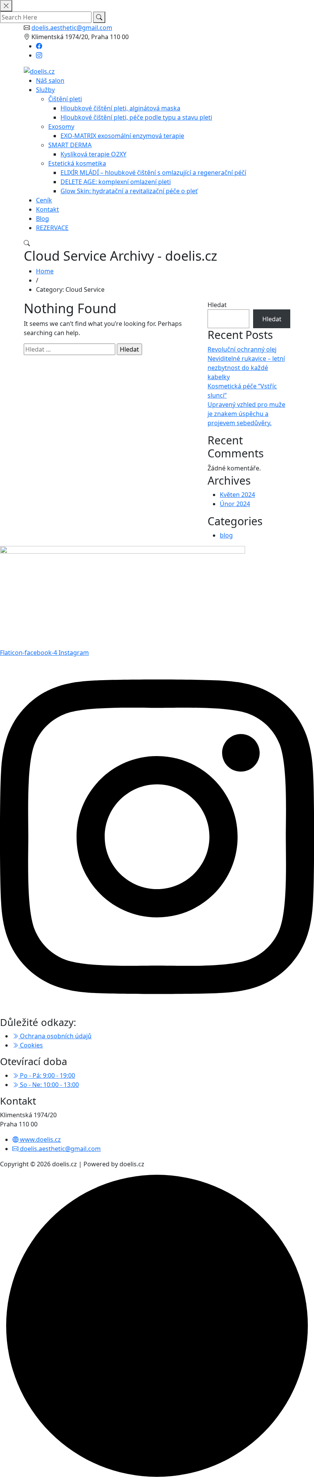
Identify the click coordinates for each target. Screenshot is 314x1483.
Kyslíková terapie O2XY (93, 154)
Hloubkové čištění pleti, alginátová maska (120, 108)
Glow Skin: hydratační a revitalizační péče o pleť (129, 191)
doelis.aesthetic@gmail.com (71, 27)
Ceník (44, 200)
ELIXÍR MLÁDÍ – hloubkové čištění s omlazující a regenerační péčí (153, 172)
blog (226, 535)
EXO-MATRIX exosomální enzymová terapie (122, 136)
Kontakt (47, 209)
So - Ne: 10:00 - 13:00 (48, 1084)
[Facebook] (39, 46)
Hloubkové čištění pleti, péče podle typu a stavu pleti (136, 117)
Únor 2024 (235, 504)
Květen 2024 (237, 494)
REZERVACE (52, 228)
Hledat (217, 305)
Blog (42, 218)
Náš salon (50, 80)
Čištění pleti (65, 99)
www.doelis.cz (39, 1139)
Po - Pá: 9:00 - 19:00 (46, 1075)
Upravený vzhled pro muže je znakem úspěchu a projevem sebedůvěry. (246, 413)
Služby (45, 89)
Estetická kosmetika (77, 163)
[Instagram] (39, 55)
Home (45, 271)
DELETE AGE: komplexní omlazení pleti (116, 182)
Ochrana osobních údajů (55, 1036)
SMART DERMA (70, 145)
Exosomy (61, 126)
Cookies (30, 1045)
